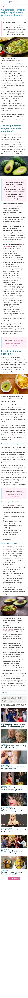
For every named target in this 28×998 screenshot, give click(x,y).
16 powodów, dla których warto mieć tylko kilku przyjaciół (12, 852)
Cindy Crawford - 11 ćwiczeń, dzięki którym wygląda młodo (12, 789)
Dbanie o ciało (5, 870)
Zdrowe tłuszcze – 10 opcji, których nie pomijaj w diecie (15, 343)
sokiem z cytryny (8, 629)
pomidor (8, 549)
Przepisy (3, 6)
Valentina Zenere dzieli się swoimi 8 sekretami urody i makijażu (13, 831)
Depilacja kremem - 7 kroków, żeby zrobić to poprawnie (14, 768)
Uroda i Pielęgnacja (6, 765)
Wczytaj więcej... (14, 878)
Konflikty (4, 744)
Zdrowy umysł (5, 849)
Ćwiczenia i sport (6, 723)
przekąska (13, 435)
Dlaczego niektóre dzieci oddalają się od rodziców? (13, 747)
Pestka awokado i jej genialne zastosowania (16, 494)
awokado (12, 505)
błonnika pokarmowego (10, 206)
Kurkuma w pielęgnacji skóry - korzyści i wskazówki (12, 873)
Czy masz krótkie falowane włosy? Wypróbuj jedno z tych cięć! (13, 810)
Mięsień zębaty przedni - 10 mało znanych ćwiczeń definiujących (13, 726)
